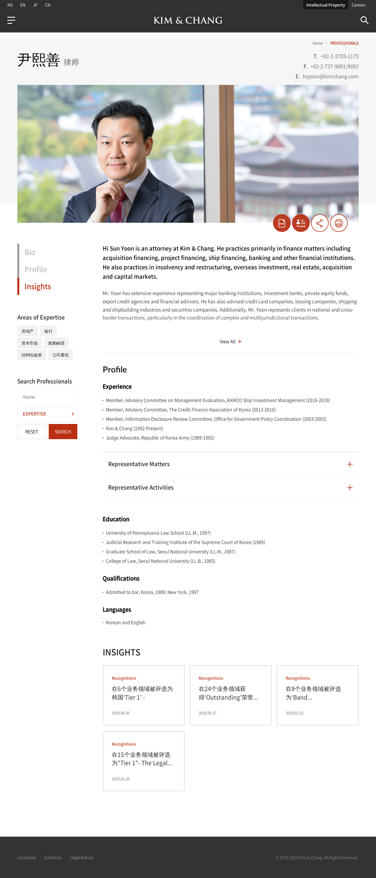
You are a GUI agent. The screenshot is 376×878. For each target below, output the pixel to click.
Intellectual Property (325, 4)
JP (35, 4)
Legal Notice (81, 857)
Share (320, 223)
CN (47, 4)
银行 (48, 331)
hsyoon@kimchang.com (331, 76)
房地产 (27, 331)
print (339, 223)
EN (22, 4)
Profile (35, 269)
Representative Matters (139, 464)
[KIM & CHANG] (188, 20)
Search (365, 20)
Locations (26, 857)
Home (318, 43)
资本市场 (29, 343)
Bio (30, 252)
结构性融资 (31, 355)
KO (10, 4)
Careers (358, 4)
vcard (301, 223)
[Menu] (11, 20)
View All (227, 341)
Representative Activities (141, 487)
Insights (37, 286)
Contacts (53, 857)
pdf (282, 223)
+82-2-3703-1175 (340, 56)
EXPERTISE (34, 413)
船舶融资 (56, 343)
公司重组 (61, 355)
